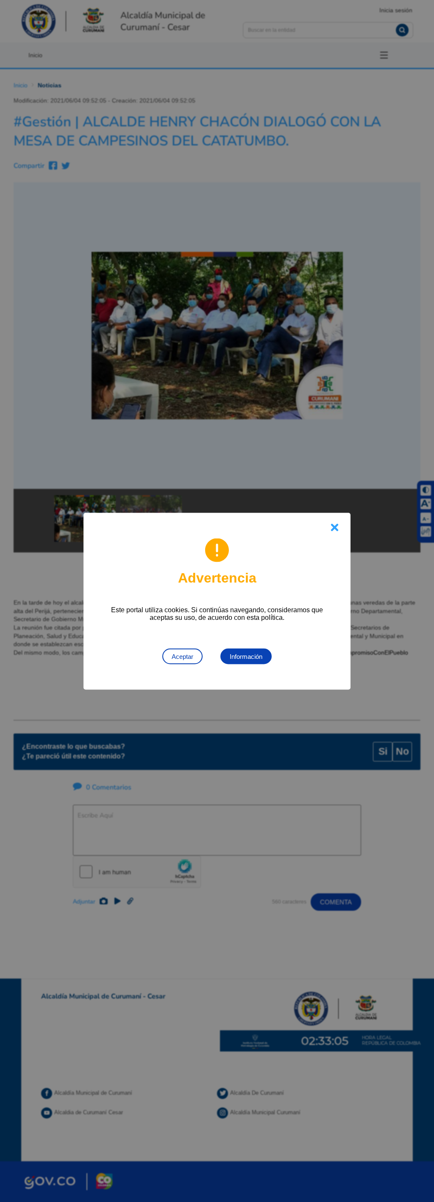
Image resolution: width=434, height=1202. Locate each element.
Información (246, 656)
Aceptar (182, 656)
